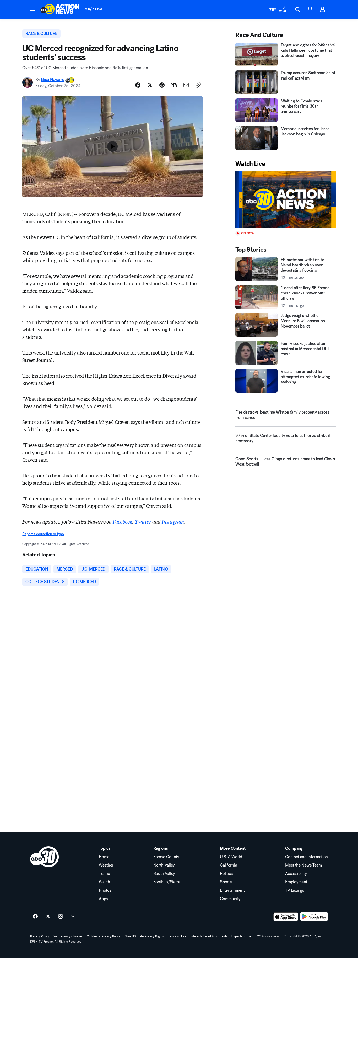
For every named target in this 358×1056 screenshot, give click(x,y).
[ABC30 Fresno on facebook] (35, 916)
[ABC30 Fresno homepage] (60, 9)
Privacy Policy (39, 936)
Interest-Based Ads (204, 936)
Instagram (173, 521)
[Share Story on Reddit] (162, 85)
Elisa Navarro (52, 79)
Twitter (143, 521)
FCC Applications (267, 936)
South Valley (164, 874)
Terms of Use (177, 936)
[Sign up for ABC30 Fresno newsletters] (73, 916)
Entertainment (232, 890)
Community (230, 899)
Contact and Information (306, 857)
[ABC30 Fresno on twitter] (48, 916)
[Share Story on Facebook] (137, 85)
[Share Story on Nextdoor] (174, 85)
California (228, 865)
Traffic (104, 874)
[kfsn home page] (44, 856)
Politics (226, 874)
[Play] (285, 199)
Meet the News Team (303, 865)
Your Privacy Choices (68, 936)
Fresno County (166, 857)
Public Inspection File (236, 936)
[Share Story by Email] (186, 85)
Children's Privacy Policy (104, 936)
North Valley (164, 865)
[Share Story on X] (149, 85)
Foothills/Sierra (166, 882)
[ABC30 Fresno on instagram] (60, 916)
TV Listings (294, 890)
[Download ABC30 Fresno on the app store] (286, 916)
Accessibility (296, 874)
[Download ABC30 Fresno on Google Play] (314, 916)
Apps (103, 899)
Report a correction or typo (43, 533)
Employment (296, 882)
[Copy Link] (198, 85)
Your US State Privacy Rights (144, 936)
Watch (104, 882)
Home (104, 857)
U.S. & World (231, 857)
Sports (225, 882)
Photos (105, 890)
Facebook (122, 521)
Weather (106, 865)
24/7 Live (93, 9)
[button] (32, 9)
